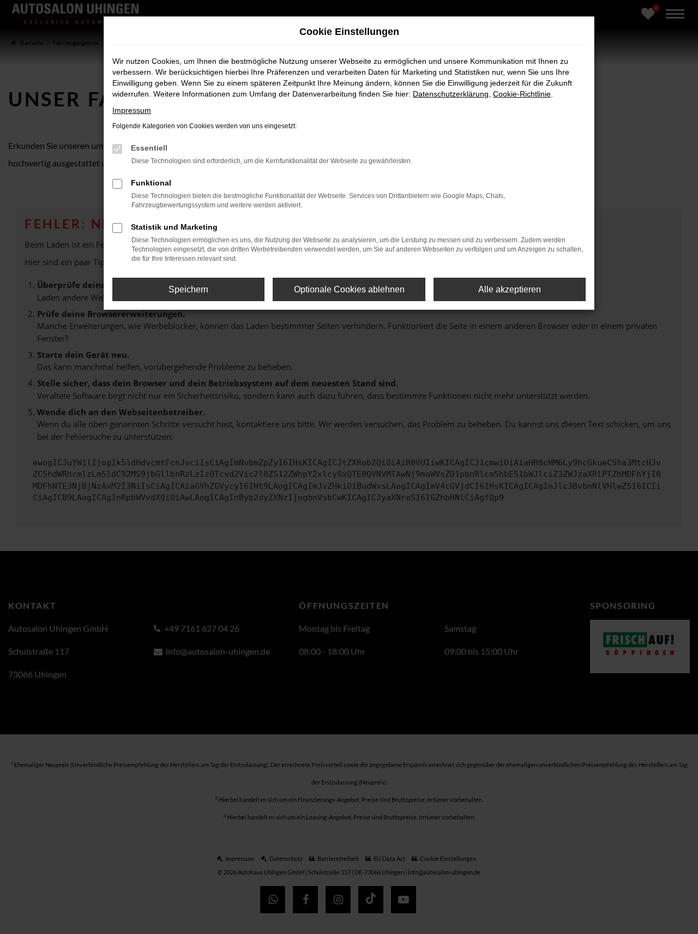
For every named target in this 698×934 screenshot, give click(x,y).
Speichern (188, 289)
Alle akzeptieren (509, 289)
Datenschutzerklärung (451, 93)
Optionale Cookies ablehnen (349, 289)
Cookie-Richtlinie (522, 93)
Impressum (131, 110)
